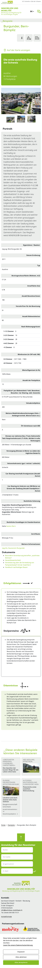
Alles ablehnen (21, 957)
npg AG (4, 548)
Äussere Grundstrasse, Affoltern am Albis (11, 782)
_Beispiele (7, 21)
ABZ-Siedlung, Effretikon (29, 761)
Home (3, 825)
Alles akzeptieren (21, 962)
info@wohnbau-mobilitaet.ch (11, 910)
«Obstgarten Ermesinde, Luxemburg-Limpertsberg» (9, 762)
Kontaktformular (6, 917)
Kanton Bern (11, 526)
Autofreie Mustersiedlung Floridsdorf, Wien (30, 782)
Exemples (11, 825)
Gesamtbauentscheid (13, 560)
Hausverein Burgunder (16, 548)
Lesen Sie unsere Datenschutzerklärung (18, 945)
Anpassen (21, 952)
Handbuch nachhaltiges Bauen (16, 567)
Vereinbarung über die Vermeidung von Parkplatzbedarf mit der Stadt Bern (19, 563)
